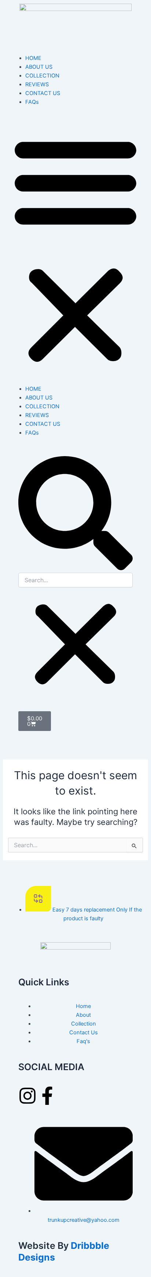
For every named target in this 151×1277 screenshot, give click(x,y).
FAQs (32, 102)
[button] (75, 249)
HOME (33, 58)
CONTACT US (42, 93)
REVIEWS (37, 84)
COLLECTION (42, 75)
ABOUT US (38, 67)
